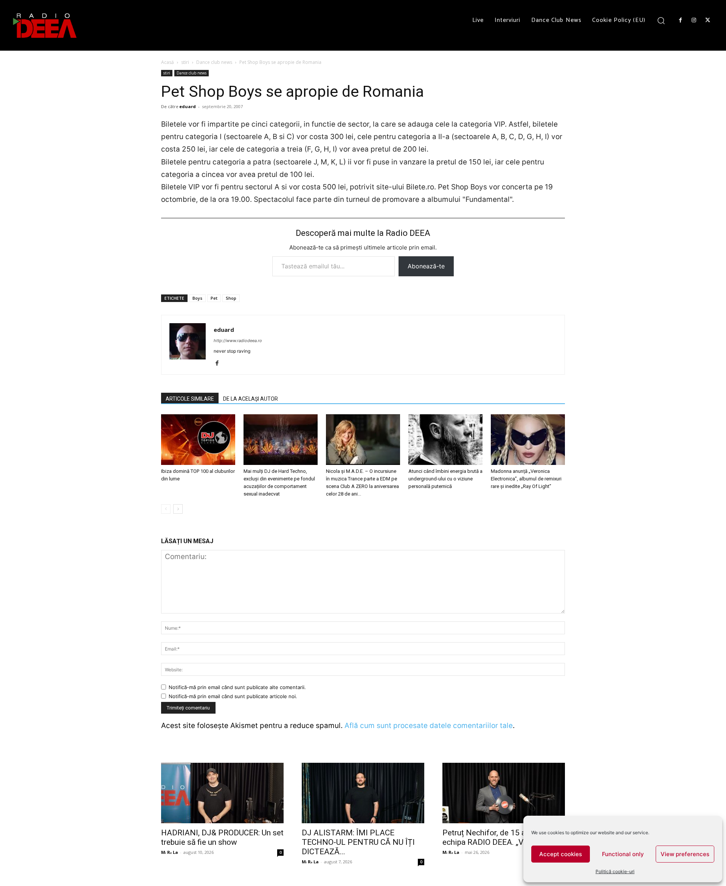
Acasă (167, 62)
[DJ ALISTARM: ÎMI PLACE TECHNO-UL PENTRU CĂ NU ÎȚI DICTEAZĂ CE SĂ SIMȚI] (363, 793)
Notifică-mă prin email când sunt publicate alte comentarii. (237, 687)
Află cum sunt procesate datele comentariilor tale (428, 725)
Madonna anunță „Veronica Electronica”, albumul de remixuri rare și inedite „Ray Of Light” (526, 478)
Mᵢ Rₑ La (169, 852)
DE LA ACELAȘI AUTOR (250, 399)
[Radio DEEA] (45, 25)
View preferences (685, 854)
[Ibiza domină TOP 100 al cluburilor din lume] (198, 439)
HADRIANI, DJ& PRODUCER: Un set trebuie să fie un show (222, 837)
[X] (708, 20)
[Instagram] (694, 20)
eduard (187, 106)
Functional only (623, 854)
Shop (231, 298)
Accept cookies (560, 854)
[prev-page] (166, 509)
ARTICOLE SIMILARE (190, 399)
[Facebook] (680, 20)
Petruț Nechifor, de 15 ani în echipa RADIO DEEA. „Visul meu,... (501, 837)
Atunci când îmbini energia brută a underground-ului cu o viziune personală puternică (445, 478)
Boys (197, 298)
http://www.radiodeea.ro (238, 340)
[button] (661, 20)
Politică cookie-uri (615, 871)
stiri (185, 62)
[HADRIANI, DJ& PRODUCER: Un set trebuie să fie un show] (222, 793)
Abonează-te (426, 266)
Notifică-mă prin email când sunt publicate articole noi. (233, 696)
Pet (214, 298)
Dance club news (214, 62)
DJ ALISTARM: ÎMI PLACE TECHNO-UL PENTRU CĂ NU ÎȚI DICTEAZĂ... (358, 842)
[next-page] (178, 509)
